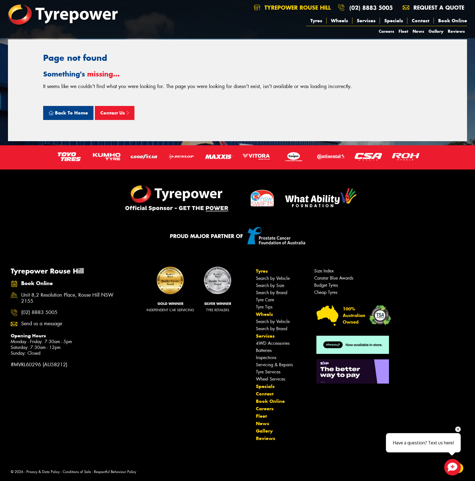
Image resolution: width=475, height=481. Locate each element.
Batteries (264, 350)
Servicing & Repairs (274, 365)
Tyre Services (268, 372)
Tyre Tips (264, 307)
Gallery (436, 31)
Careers (386, 31)
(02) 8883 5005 (371, 7)
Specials (393, 21)
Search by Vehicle (273, 278)
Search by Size (270, 285)
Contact (420, 21)
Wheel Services (270, 379)
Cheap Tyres (325, 292)
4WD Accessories (272, 343)
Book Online (452, 21)
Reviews (456, 31)
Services (366, 21)
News (418, 31)
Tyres (316, 21)
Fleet (403, 31)
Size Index (324, 271)
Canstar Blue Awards (333, 278)
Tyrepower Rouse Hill (297, 7)
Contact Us (113, 113)
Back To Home (71, 113)
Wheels (339, 21)
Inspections (266, 357)
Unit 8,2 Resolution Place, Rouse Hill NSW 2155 (67, 298)
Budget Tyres (326, 285)
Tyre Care (265, 300)
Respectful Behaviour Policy (115, 471)
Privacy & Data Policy (43, 471)
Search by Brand (271, 293)
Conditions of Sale (77, 471)
